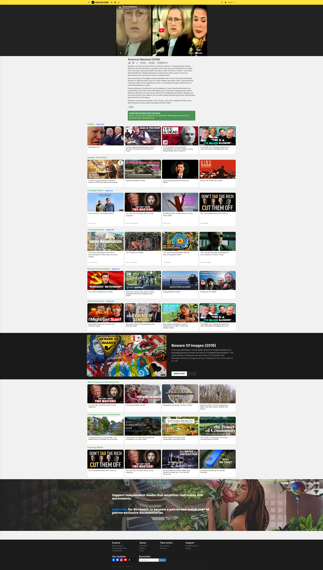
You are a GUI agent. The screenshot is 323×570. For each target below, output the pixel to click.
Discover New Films (119, 548)
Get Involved (164, 546)
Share (152, 63)
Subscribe (119, 509)
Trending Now (117, 551)
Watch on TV (163, 63)
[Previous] (190, 374)
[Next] (194, 374)
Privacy (114, 566)
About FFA (143, 546)
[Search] (222, 2)
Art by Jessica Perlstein (314, 529)
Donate (188, 548)
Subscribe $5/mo (192, 546)
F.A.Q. (142, 551)
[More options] (121, 146)
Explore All (100, 124)
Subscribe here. (148, 118)
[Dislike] (133, 62)
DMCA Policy (129, 566)
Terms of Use (121, 566)
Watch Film (179, 374)
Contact (142, 548)
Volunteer (163, 548)
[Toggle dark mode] (225, 2)
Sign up (162, 560)
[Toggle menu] (88, 2)
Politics (131, 107)
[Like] (129, 62)
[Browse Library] (115, 2)
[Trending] (118, 2)
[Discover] (111, 2)
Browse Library (117, 546)
